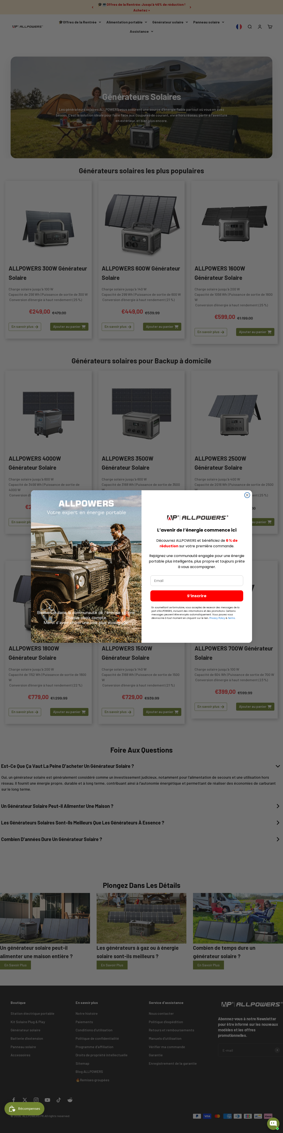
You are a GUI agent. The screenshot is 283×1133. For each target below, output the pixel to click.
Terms (231, 618)
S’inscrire (197, 596)
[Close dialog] (247, 495)
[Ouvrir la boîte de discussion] (273, 1124)
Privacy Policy (217, 618)
